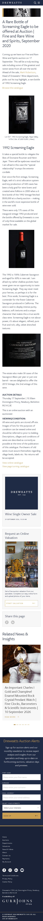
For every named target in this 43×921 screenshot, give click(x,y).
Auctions (5, 840)
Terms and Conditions (10, 875)
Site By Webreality (10, 919)
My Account (6, 862)
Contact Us (6, 855)
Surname (5, 783)
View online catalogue (12, 462)
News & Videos (7, 849)
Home (4, 837)
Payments (6, 858)
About (4, 852)
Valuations (6, 846)
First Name (6, 773)
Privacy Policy (7, 878)
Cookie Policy (7, 882)
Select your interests (11, 803)
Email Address (8, 793)
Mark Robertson (27, 72)
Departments (7, 843)
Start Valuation (14, 603)
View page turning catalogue (15, 466)
